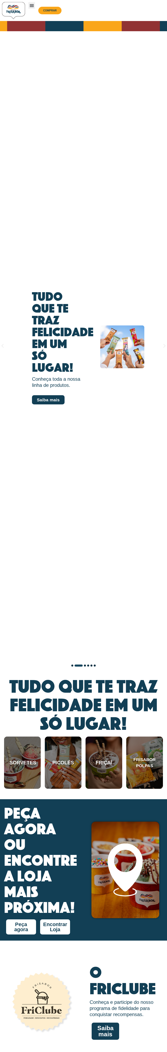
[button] (31, 5)
